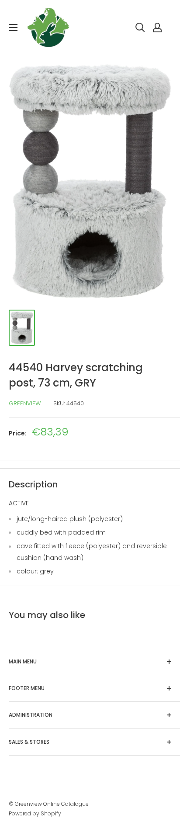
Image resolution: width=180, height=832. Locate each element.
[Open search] (140, 27)
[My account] (157, 27)
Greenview (25, 403)
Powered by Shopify (35, 813)
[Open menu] (13, 27)
